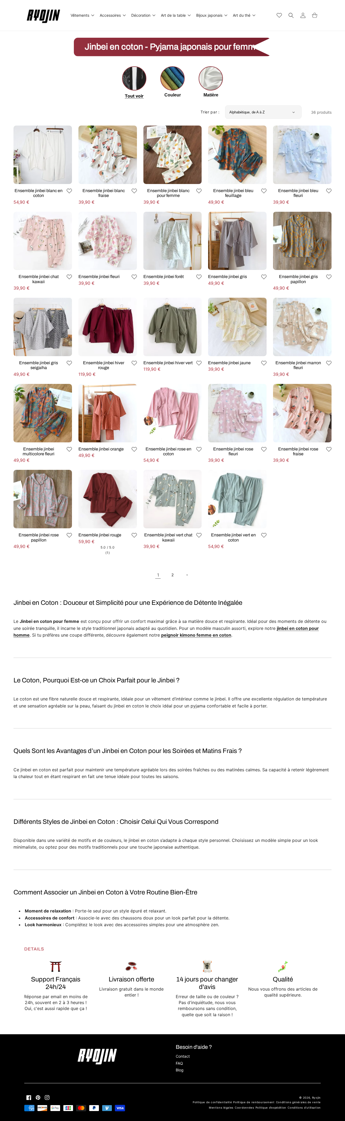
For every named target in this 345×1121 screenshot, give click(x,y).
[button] (81, 15)
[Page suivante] (187, 575)
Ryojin (316, 1097)
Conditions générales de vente (298, 1102)
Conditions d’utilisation (304, 1107)
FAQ (179, 1063)
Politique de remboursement (253, 1102)
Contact (183, 1056)
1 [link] (158, 575)
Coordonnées (244, 1107)
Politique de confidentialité (212, 1102)
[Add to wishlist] (69, 191)
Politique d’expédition (271, 1107)
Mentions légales (221, 1107)
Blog (180, 1070)
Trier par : (210, 112)
